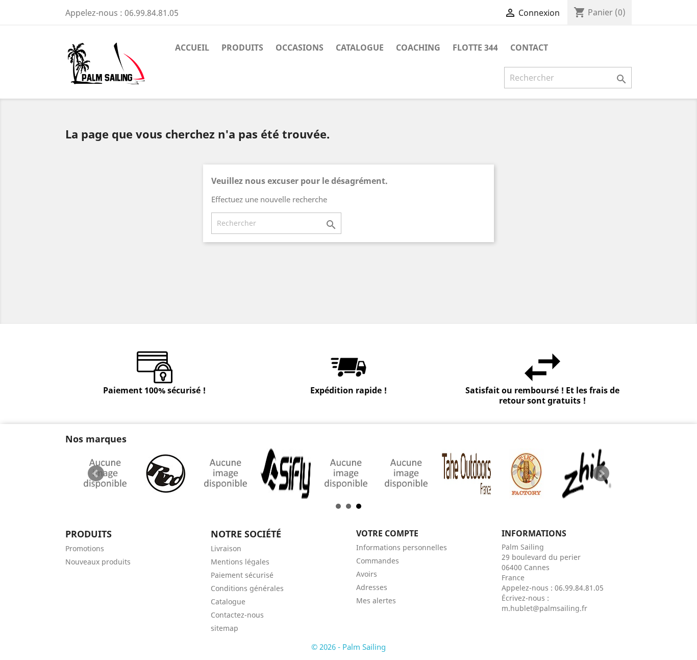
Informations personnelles (401, 547)
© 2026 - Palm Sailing (348, 647)
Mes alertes (376, 600)
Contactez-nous (237, 615)
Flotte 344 (475, 47)
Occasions (299, 47)
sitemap (224, 628)
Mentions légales (240, 562)
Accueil (192, 47)
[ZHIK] (587, 474)
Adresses (371, 587)
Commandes (377, 560)
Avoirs (366, 574)
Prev (96, 473)
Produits (242, 47)
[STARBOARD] (406, 474)
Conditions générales (247, 588)
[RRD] (165, 474)
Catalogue (360, 47)
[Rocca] (105, 474)
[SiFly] (286, 474)
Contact (529, 47)
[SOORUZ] (346, 474)
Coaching (418, 47)
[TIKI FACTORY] (527, 474)
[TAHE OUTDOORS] (466, 474)
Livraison (226, 548)
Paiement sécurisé (242, 575)
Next (601, 473)
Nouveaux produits (98, 562)
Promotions (84, 548)
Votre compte (387, 533)
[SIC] (226, 474)
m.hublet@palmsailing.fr (544, 608)
